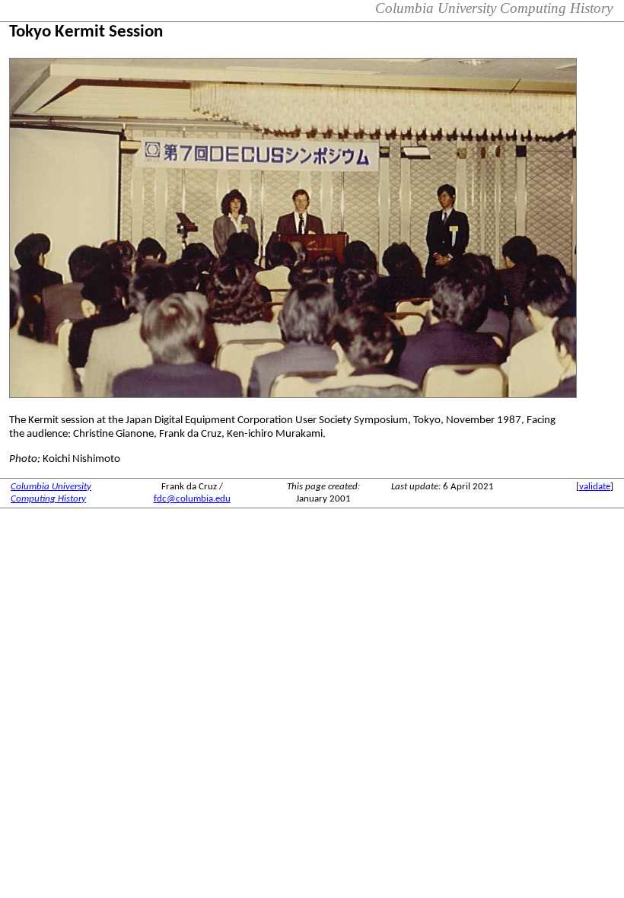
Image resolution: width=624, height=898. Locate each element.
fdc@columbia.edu (192, 499)
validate (594, 487)
